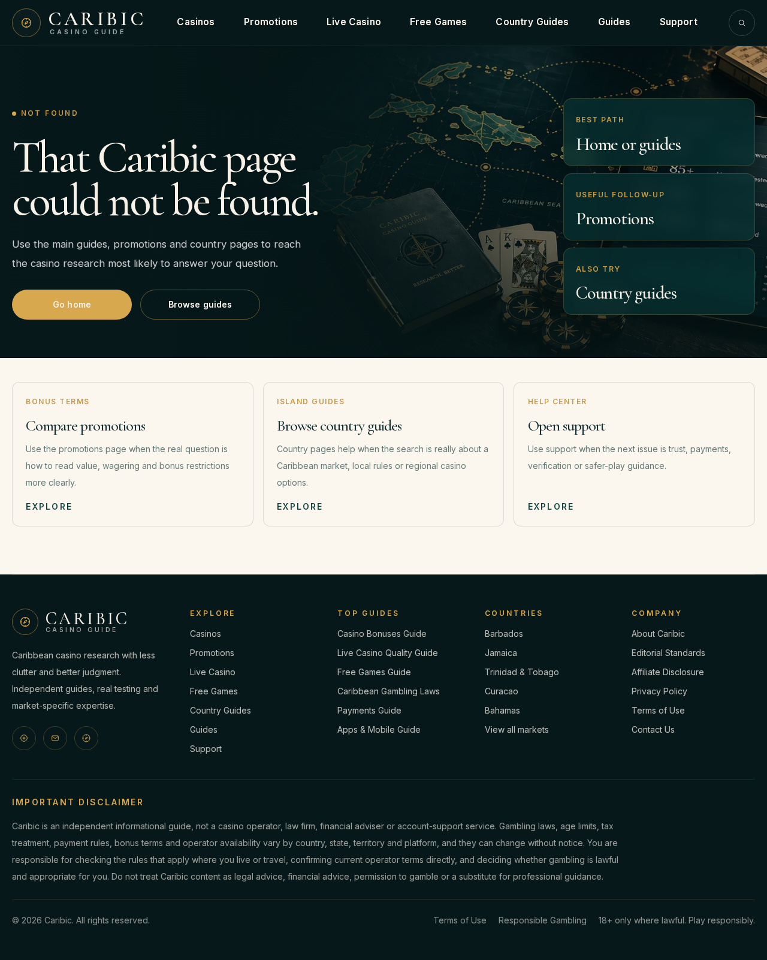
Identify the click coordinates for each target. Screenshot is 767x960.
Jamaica (501, 653)
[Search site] (742, 23)
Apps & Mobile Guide (379, 729)
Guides (614, 22)
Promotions (271, 22)
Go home (72, 304)
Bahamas (502, 710)
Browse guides (200, 304)
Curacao (501, 691)
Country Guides (532, 22)
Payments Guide (369, 710)
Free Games (438, 22)
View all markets (517, 729)
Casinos (196, 22)
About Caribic (658, 633)
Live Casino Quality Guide (387, 653)
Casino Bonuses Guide (382, 633)
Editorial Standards (668, 653)
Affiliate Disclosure (668, 672)
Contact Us (653, 729)
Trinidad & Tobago (522, 672)
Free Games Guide (374, 672)
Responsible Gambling (543, 920)
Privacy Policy (659, 691)
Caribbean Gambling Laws (388, 691)
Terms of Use (658, 710)
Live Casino (354, 22)
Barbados (504, 633)
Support (678, 22)
